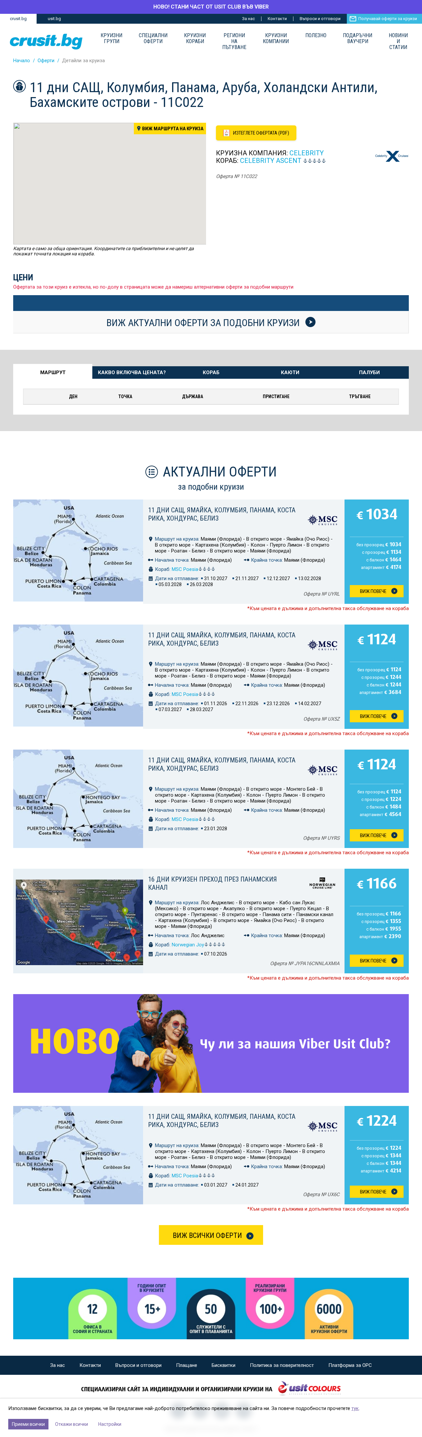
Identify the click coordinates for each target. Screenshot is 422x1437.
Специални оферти (153, 38)
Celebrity (306, 153)
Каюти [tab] (290, 372)
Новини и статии (398, 41)
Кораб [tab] (211, 372)
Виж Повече (373, 591)
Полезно (315, 35)
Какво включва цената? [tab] (132, 372)
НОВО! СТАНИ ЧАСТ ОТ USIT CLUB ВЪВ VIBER (211, 7)
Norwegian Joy (188, 945)
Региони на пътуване (234, 41)
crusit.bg (18, 18)
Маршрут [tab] (53, 372)
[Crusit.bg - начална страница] (46, 42)
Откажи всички (71, 1424)
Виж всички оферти (207, 1235)
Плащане (186, 1365)
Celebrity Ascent (270, 161)
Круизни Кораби (195, 38)
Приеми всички (28, 1424)
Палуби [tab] (369, 372)
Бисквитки (223, 1365)
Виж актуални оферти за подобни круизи (204, 322)
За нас (248, 18)
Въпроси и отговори (320, 18)
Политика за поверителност (282, 1365)
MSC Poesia (185, 569)
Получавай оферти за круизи (387, 18)
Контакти (277, 18)
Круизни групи (111, 38)
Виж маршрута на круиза (172, 129)
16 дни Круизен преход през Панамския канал (212, 883)
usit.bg (54, 18)
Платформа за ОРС (350, 1365)
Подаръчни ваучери (357, 38)
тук (355, 1408)
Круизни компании (276, 38)
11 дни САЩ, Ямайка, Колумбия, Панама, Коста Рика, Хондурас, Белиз (221, 514)
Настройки (109, 1424)
